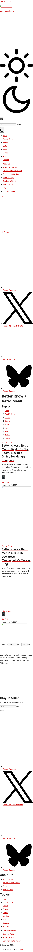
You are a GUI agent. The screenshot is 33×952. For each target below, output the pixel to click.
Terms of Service (9, 931)
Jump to (5, 644)
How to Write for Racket (12, 171)
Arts (4, 156)
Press (5, 886)
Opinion (7, 435)
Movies (6, 153)
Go (29, 644)
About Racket (8, 879)
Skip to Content (6, 1)
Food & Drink (8, 139)
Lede (21, 949)
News (5, 136)
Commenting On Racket (12, 174)
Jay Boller (6, 482)
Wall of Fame (8, 890)
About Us (6, 164)
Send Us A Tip (8, 178)
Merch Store (8, 184)
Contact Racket (9, 191)
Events (5, 142)
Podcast (6, 160)
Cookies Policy (9, 934)
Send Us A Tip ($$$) (10, 181)
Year (19, 644)
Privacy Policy (8, 937)
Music (5, 149)
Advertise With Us (10, 167)
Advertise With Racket (11, 883)
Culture (5, 146)
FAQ (4, 188)
